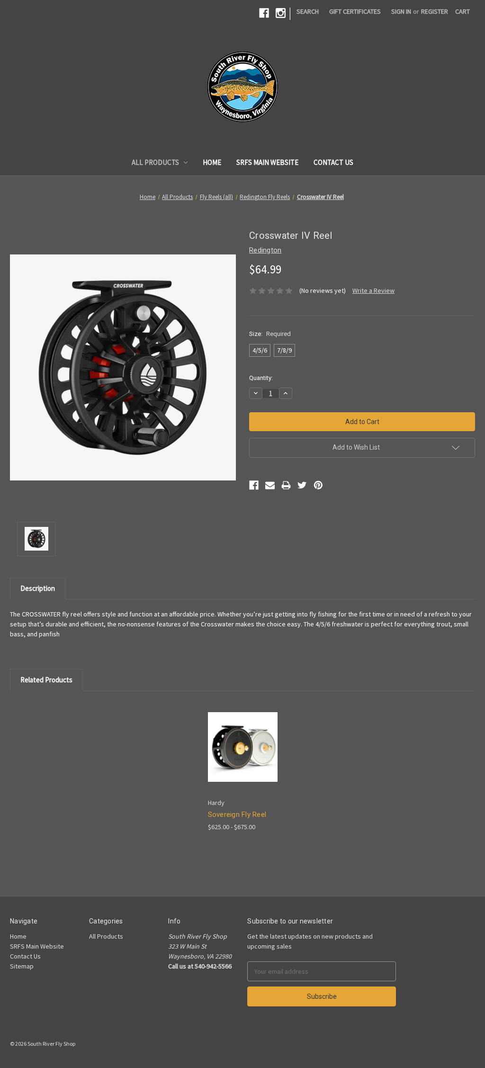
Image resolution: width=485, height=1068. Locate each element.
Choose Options (242, 755)
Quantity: (261, 377)
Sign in (401, 11)
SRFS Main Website (267, 162)
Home (212, 162)
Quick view (235, 738)
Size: (270, 333)
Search (307, 11)
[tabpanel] (242, 766)
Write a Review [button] (373, 290)
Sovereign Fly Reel (237, 814)
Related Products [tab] (46, 679)
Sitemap (22, 966)
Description (37, 588)
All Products (155, 162)
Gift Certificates (355, 11)
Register (434, 11)
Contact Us (333, 162)
